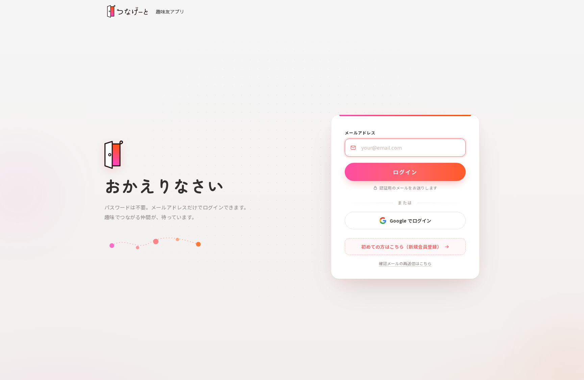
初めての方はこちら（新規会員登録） (401, 246)
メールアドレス (360, 132)
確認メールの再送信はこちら (405, 263)
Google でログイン (410, 220)
